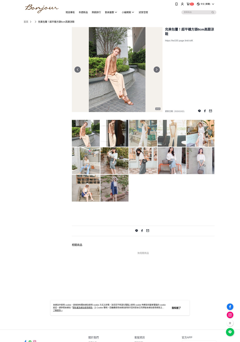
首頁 (26, 21)
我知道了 (176, 308)
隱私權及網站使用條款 (82, 308)
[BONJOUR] (42, 8)
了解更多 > (58, 310)
